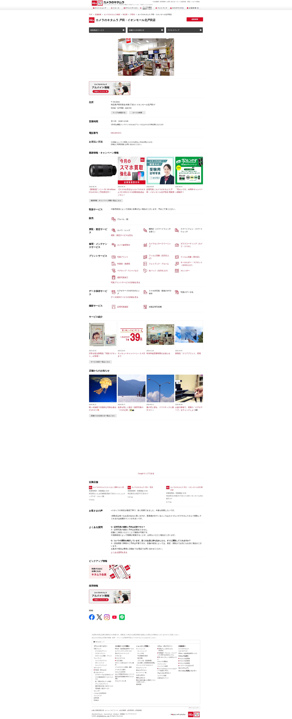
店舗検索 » (182, 646)
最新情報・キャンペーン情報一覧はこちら (106, 200)
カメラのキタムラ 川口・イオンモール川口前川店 (186, 488)
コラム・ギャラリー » (164, 646)
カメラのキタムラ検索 (112, 14)
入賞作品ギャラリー (163, 678)
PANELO (96, 700)
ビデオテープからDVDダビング (104, 674)
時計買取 (140, 658)
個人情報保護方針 (98, 710)
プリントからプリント (101, 684)
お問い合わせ (171, 1)
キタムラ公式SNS (120, 672)
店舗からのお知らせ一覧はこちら (103, 416)
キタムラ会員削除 (185, 663)
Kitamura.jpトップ (99, 641)
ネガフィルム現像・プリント (103, 656)
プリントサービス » (100, 646)
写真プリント (98, 649)
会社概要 (156, 1)
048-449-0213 (116, 133)
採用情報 (163, 1)
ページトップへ (194, 707)
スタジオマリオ (120, 658)
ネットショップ (140, 649)
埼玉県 (125, 14)
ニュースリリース (112, 710)
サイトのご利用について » (187, 671)
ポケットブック (99, 663)
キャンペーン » (141, 670)
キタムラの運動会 (162, 661)
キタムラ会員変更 (185, 661)
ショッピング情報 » (142, 646)
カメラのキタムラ (183, 649)
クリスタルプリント (101, 651)
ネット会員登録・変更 (183, 1)
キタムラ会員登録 (185, 658)
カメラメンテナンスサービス (123, 651)
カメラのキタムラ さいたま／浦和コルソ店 (108, 487)
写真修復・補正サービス (102, 688)
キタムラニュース (141, 667)
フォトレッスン (161, 664)
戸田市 (132, 14)
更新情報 (138, 684)
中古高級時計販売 (142, 656)
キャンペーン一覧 (141, 672)
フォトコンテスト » (164, 673)
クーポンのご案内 (120, 669)
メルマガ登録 (196, 1)
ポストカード (98, 667)
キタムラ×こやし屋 (120, 681)
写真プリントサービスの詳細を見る (125, 282)
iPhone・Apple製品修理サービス (124, 649)
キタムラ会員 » (183, 656)
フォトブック (98, 658)
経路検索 (195, 19)
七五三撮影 (119, 660)
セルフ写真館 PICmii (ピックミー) (124, 674)
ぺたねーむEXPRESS (100, 693)
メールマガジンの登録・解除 (123, 667)
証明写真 (96, 698)
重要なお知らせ (140, 678)
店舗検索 (98, 14)
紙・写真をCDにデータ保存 (103, 681)
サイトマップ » (183, 668)
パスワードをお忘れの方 (187, 665)
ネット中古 (140, 653)
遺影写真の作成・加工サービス (104, 686)
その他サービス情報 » (122, 646)
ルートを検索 (137, 112)
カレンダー (97, 691)
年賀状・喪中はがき (101, 670)
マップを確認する (119, 112)
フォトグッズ (98, 695)
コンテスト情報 (161, 675)
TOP (90, 14)
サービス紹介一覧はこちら (100, 362)
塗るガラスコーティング (122, 653)
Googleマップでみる (146, 473)
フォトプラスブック (101, 660)
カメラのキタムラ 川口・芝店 (142, 487)
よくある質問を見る (119, 552)
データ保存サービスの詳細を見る (124, 297)
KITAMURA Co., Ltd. (103, 716)
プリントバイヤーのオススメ (144, 665)
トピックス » (140, 675)
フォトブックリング (101, 665)
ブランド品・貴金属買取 (144, 660)
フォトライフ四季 (162, 666)
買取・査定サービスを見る (122, 235)
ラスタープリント (100, 653)
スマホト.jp (118, 656)
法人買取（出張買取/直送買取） (146, 663)
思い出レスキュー (99, 672)
